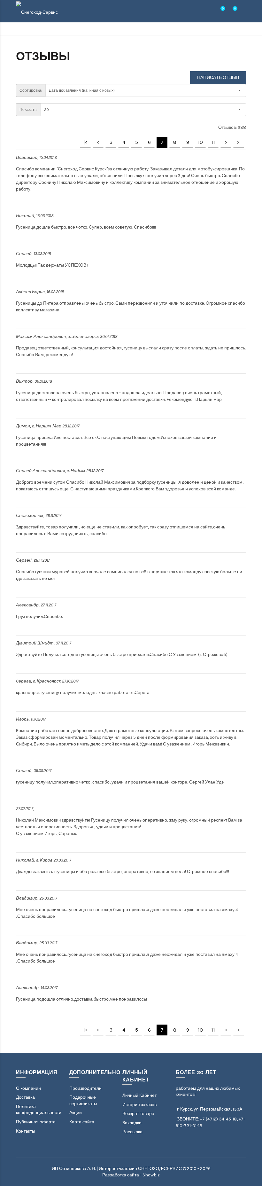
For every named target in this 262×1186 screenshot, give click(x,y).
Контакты (25, 1131)
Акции (75, 1112)
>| (239, 142)
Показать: (28, 109)
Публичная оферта (36, 1122)
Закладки (132, 1123)
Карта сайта (81, 1122)
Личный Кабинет (139, 1095)
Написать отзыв (218, 77)
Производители (85, 1088)
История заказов (139, 1104)
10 (200, 142)
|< (85, 142)
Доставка (25, 1097)
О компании (28, 1088)
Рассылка (132, 1132)
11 (213, 142)
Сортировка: (30, 90)
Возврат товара (138, 1113)
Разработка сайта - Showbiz (131, 1175)
